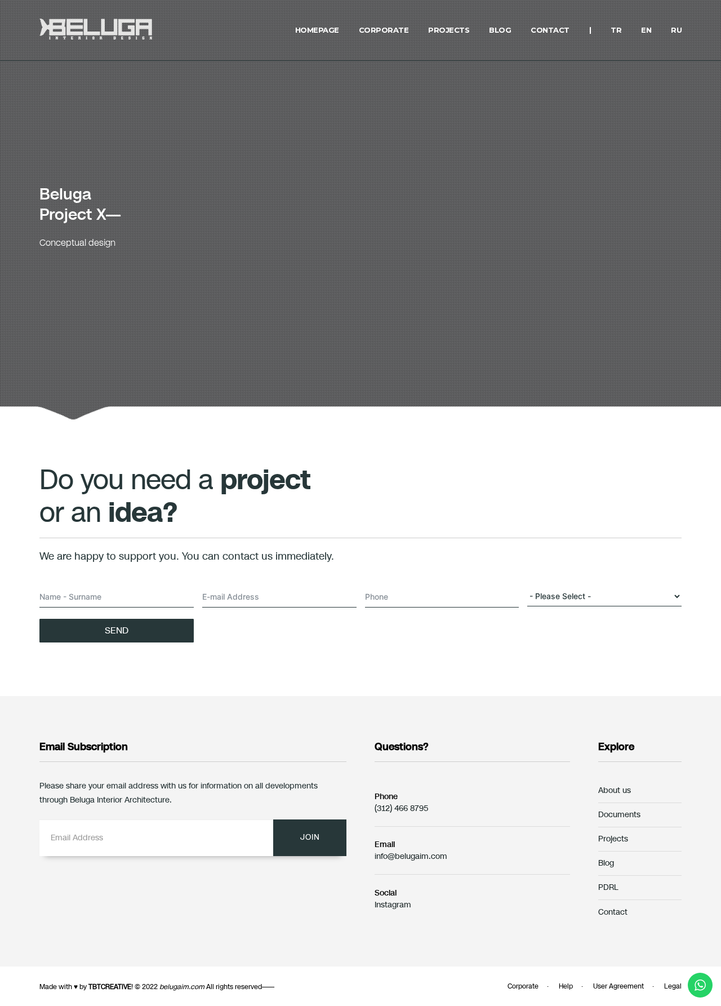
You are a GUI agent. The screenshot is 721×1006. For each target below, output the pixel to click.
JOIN (310, 837)
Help (566, 986)
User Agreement (618, 986)
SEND (116, 630)
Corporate (523, 986)
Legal (673, 986)
